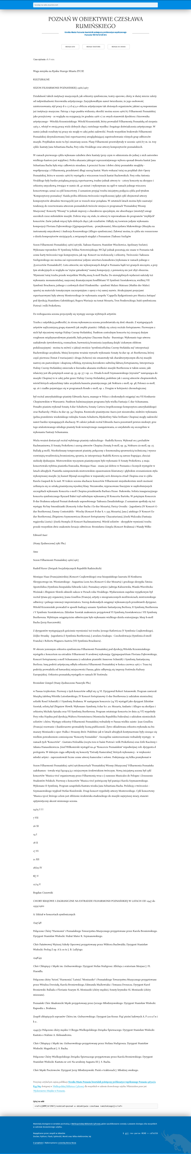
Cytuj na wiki (38, 1101)
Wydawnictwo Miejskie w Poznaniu (49, 1090)
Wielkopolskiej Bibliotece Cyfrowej (68, 1086)
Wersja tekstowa (93, 47)
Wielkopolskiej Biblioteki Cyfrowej (85, 1124)
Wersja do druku (119, 47)
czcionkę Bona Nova (67, 1143)
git (127, 1133)
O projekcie (38, 1143)
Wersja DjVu (70, 47)
